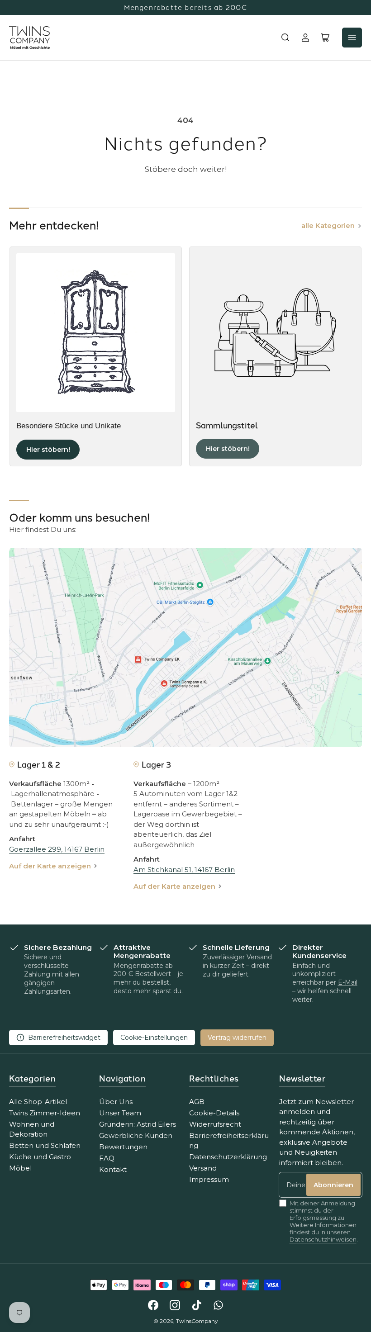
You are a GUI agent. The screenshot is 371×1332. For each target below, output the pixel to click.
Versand (203, 1168)
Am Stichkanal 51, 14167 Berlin (184, 869)
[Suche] (285, 37)
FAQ (106, 1158)
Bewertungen (123, 1146)
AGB (197, 1101)
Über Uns (116, 1101)
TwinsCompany (197, 1321)
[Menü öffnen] (352, 37)
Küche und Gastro (40, 1156)
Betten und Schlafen (45, 1145)
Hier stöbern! (48, 450)
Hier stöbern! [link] (228, 449)
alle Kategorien (328, 225)
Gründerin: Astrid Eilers (137, 1124)
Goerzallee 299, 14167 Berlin (57, 849)
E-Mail (347, 982)
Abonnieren (333, 1185)
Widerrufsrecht (215, 1124)
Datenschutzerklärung (228, 1156)
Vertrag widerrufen (237, 1037)
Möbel (20, 1168)
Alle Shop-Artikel (38, 1101)
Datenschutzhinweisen (323, 1239)
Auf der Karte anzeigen (50, 866)
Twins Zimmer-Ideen (44, 1113)
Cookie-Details (214, 1113)
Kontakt (113, 1169)
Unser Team (120, 1113)
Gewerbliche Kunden (135, 1135)
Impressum (209, 1179)
